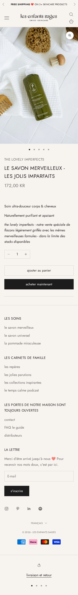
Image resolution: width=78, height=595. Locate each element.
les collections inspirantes (22, 382)
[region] (39, 571)
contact (9, 419)
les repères (12, 366)
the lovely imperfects (24, 159)
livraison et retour (39, 575)
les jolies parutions (17, 374)
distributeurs (13, 435)
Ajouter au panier (39, 270)
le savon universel (17, 335)
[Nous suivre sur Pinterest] (18, 509)
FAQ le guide (14, 427)
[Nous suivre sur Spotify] (40, 509)
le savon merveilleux (19, 327)
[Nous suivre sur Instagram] (6, 509)
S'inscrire (17, 491)
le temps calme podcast (21, 390)
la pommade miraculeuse (22, 343)
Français (37, 523)
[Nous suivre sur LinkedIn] (29, 509)
